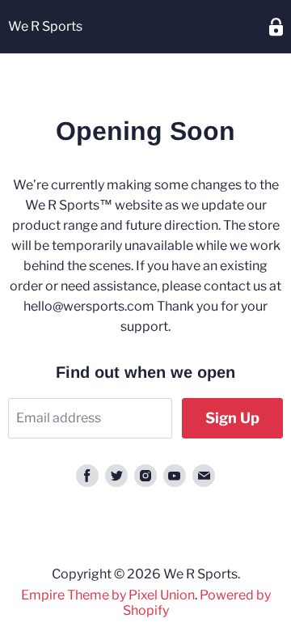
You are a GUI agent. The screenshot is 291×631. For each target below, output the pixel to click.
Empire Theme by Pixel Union (108, 595)
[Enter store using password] (276, 27)
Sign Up (232, 417)
